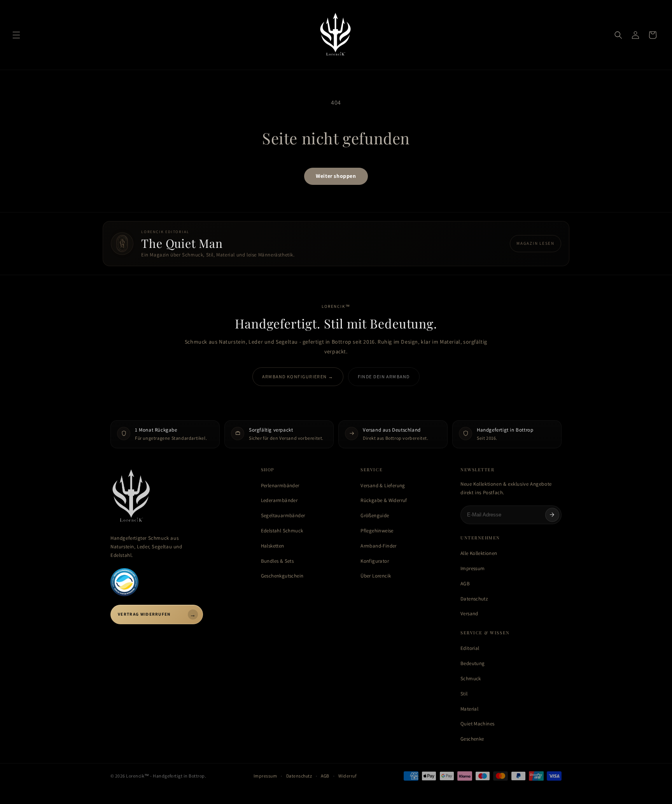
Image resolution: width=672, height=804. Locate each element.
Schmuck (470, 678)
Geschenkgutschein (282, 575)
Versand (469, 613)
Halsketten (272, 545)
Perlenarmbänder (280, 485)
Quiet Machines (477, 723)
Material (469, 709)
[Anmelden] (552, 515)
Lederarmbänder (279, 500)
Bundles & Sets (277, 561)
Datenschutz (474, 598)
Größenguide (374, 515)
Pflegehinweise (376, 530)
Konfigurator (374, 561)
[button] (16, 35)
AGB (465, 583)
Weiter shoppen (336, 175)
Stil (464, 693)
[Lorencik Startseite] (177, 496)
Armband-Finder (378, 545)
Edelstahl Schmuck (282, 530)
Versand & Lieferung (382, 485)
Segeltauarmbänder (283, 515)
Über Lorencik (375, 575)
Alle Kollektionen (478, 553)
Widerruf (347, 776)
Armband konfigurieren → (297, 376)
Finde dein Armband (384, 376)
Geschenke (472, 739)
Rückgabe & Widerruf (383, 500)
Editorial (470, 648)
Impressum (472, 568)
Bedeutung (472, 663)
